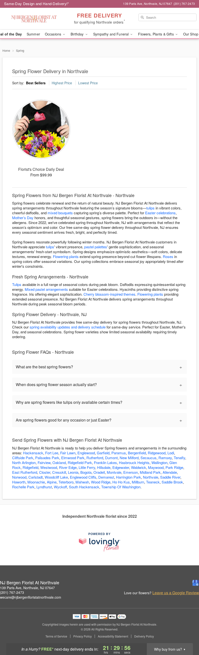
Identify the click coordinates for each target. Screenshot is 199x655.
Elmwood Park (72, 457)
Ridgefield (30, 467)
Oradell (99, 472)
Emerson (130, 472)
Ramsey (165, 457)
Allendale (170, 472)
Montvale (114, 472)
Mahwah (82, 481)
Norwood (19, 477)
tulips (150, 207)
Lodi (170, 452)
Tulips (16, 284)
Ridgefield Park (80, 462)
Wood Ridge (100, 481)
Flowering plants (66, 256)
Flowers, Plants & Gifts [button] (156, 34)
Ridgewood (157, 452)
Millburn (138, 481)
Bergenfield (137, 452)
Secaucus (149, 457)
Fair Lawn (67, 452)
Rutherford (94, 457)
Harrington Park (128, 477)
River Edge (68, 467)
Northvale (150, 477)
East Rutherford (24, 472)
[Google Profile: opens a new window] (195, 582)
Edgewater (120, 467)
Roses (168, 256)
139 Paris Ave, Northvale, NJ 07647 (27, 587)
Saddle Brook (172, 481)
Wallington (159, 462)
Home (6, 50)
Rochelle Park (23, 486)
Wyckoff (60, 486)
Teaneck (153, 481)
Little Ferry (87, 467)
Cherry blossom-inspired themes (109, 294)
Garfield (103, 452)
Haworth (18, 481)
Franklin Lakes (105, 462)
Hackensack (33, 452)
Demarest (106, 477)
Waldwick (138, 467)
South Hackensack (84, 486)
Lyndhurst (44, 486)
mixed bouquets (60, 212)
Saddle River (170, 477)
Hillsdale (103, 467)
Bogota (85, 472)
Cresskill (59, 472)
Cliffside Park (22, 457)
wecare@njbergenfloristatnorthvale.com (30, 597)
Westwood (48, 467)
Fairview (44, 462)
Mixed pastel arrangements (46, 289)
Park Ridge (174, 467)
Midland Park (150, 472)
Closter (44, 472)
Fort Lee (51, 452)
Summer (33, 34)
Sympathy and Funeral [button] (111, 34)
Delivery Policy (144, 636)
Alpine (52, 481)
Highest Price (62, 82)
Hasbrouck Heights (134, 462)
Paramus (118, 452)
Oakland (59, 462)
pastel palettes (95, 246)
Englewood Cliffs (83, 477)
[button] (186, 634)
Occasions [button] (53, 34)
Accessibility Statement (113, 636)
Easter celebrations (160, 212)
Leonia (73, 472)
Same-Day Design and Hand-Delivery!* (36, 3)
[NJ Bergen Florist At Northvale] (34, 19)
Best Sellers (36, 82)
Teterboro (66, 481)
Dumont (111, 457)
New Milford (129, 457)
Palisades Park (47, 457)
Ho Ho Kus (121, 481)
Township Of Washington (121, 486)
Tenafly (179, 457)
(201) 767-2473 (12, 592)
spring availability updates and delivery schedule (68, 326)
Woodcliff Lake (56, 477)
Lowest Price (88, 82)
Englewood (86, 452)
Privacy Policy (82, 636)
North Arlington (24, 462)
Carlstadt (35, 477)
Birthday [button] (77, 34)
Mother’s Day (22, 217)
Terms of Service (56, 636)
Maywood (156, 467)
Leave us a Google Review (175, 592)
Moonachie (36, 481)
